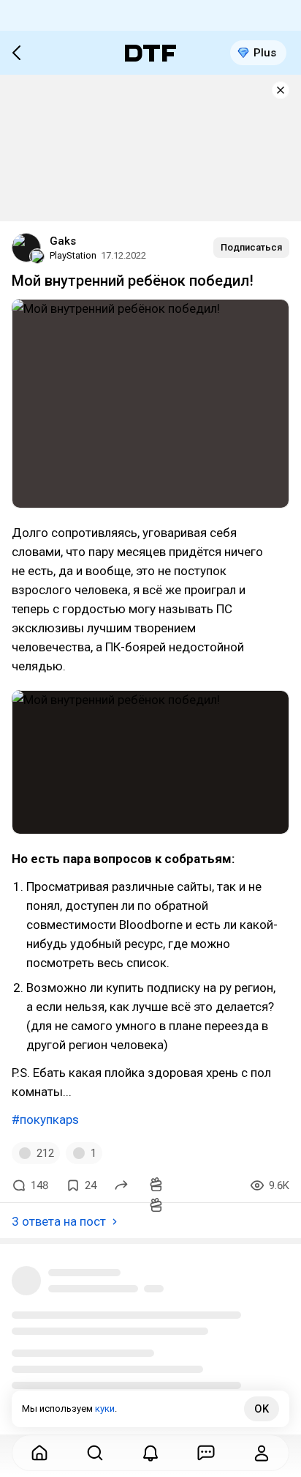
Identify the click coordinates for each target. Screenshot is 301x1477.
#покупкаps (45, 1119)
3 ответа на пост (59, 1221)
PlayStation (73, 255)
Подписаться (251, 247)
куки (105, 1408)
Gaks (63, 241)
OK (261, 1408)
